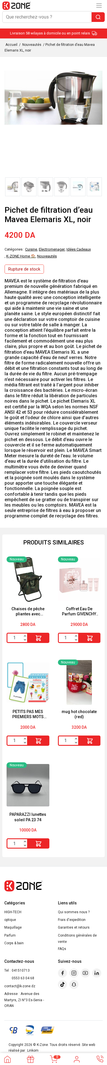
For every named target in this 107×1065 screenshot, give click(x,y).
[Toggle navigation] (99, 5)
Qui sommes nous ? (74, 912)
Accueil (11, 45)
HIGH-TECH (12, 912)
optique (10, 920)
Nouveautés (31, 45)
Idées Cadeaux (78, 249)
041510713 (21, 970)
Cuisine (31, 249)
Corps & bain (14, 943)
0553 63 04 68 (23, 978)
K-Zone (42, 1045)
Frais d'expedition (72, 920)
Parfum (10, 935)
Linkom (33, 1050)
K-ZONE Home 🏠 (20, 256)
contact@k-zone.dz (19, 986)
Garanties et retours (74, 927)
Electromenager (52, 249)
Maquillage (13, 927)
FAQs (62, 949)
